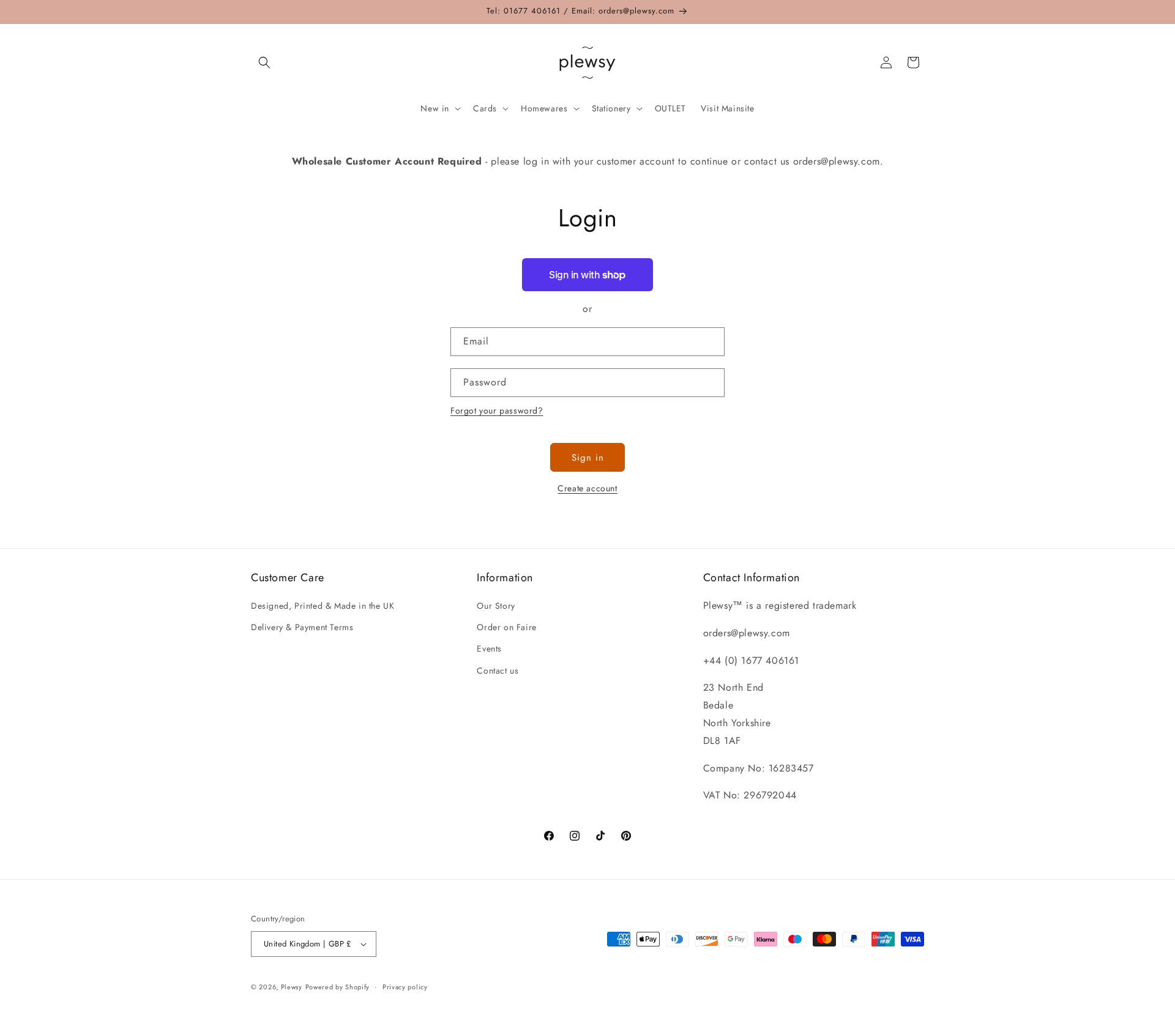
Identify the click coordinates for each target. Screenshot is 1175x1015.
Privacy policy (405, 987)
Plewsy (291, 987)
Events (489, 648)
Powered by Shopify (337, 987)
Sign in (588, 457)
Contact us (497, 670)
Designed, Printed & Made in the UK (322, 606)
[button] (264, 62)
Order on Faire (506, 627)
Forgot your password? (496, 410)
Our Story (496, 606)
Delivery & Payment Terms (302, 627)
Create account (587, 488)
